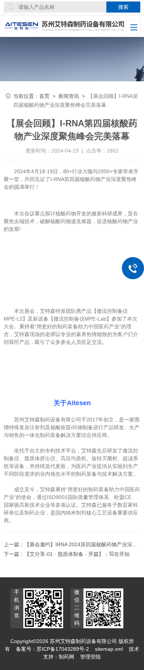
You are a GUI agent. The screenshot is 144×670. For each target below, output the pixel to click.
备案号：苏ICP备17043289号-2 (52, 649)
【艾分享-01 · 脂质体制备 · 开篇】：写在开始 (77, 554)
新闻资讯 (68, 96)
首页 (44, 96)
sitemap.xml (109, 649)
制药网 (66, 657)
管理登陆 (90, 657)
